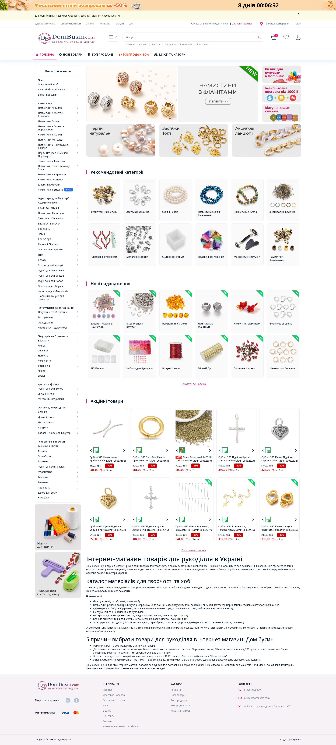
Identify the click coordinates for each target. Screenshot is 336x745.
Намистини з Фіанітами (51, 161)
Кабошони (44, 228)
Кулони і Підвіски (48, 244)
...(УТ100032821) (116, 530)
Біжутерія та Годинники (53, 336)
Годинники (44, 365)
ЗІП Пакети (97, 368)
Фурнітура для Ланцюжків (53, 291)
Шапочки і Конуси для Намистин (51, 297)
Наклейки (43, 497)
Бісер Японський (47, 94)
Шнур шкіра (202, 44)
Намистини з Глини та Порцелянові (51, 128)
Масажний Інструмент (247, 256)
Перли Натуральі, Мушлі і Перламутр (53, 154)
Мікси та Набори (172, 54)
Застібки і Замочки (49, 223)
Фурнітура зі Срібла (281, 323)
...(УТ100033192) (116, 460)
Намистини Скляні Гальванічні (209, 213)
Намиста (43, 355)
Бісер (41, 80)
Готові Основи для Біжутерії (55, 432)
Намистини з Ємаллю (50, 189)
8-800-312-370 (252, 689)
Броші (41, 375)
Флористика (45, 471)
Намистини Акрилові (50, 107)
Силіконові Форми (173, 256)
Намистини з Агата (245, 211)
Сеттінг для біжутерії (50, 265)
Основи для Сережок (50, 249)
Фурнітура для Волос (50, 281)
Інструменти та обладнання (56, 307)
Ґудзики (42, 451)
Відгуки (120, 23)
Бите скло (156, 44)
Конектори (170, 44)
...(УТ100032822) (288, 460)
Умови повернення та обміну (120, 726)
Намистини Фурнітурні (51, 213)
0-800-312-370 (200, 23)
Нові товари (72, 54)
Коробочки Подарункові (52, 327)
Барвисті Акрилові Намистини (102, 325)
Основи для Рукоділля (52, 407)
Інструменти (45, 317)
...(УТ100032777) (202, 530)
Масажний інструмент (51, 399)
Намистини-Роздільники (277, 258)
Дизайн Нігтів (46, 393)
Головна (47, 54)
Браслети (43, 340)
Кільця (42, 234)
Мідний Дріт (205, 368)
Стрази (42, 260)
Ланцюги (43, 427)
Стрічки (42, 412)
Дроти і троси (46, 417)
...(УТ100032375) (288, 530)
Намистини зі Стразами (52, 174)
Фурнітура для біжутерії (53, 198)
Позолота (130, 44)
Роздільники (186, 44)
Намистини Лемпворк (50, 179)
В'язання (43, 482)
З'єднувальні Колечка (282, 211)
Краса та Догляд (48, 384)
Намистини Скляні (48, 121)
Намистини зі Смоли (50, 134)
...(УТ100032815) (159, 530)
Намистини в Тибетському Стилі (54, 168)
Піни (40, 254)
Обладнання (45, 322)
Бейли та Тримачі (48, 207)
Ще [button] (131, 23)
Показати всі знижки (193, 550)
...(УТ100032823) (245, 460)
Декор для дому (47, 492)
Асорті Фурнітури (48, 202)
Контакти (105, 23)
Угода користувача (290, 739)
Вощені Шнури (171, 368)
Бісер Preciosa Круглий (134, 325)
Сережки (43, 350)
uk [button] (297, 23)
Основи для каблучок (51, 286)
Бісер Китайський (48, 84)
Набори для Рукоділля (139, 368)
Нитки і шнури (46, 422)
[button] (277, 23)
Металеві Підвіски (137, 256)
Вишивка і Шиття (48, 446)
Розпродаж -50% (136, 54)
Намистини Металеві (50, 139)
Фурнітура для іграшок (51, 466)
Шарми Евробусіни (49, 184)
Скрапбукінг (45, 456)
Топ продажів (103, 54)
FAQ (105, 705)
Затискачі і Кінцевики (50, 218)
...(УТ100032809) (202, 460)
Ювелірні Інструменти (104, 256)
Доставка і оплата (45, 23)
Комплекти (44, 360)
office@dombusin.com (257, 698)
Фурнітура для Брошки (51, 275)
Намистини (45, 103)
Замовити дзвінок (242, 23)
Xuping (41, 370)
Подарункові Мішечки (211, 256)
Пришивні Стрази (244, 368)
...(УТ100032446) (245, 530)
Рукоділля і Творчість (52, 441)
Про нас (107, 689)
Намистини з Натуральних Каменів (53, 146)
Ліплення (43, 461)
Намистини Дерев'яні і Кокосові (51, 114)
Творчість (44, 487)
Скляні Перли (170, 211)
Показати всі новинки (193, 384)
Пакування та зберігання (53, 312)
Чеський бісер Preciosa (51, 89)
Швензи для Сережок (282, 368)
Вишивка (43, 477)
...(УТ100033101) (159, 460)
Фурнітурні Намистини (104, 211)
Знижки (90, 23)
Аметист (143, 44)
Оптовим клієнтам (71, 23)
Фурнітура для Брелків (51, 270)
